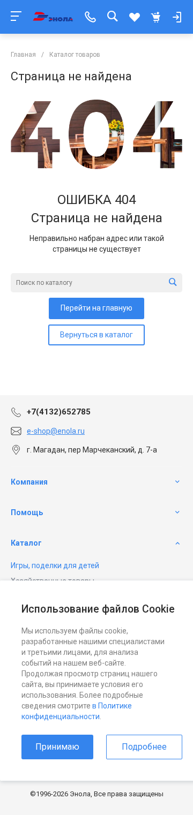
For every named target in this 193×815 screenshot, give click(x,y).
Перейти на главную (96, 308)
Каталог (26, 543)
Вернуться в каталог (96, 334)
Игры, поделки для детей (55, 565)
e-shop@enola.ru (56, 431)
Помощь (27, 512)
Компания (29, 482)
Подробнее (144, 747)
